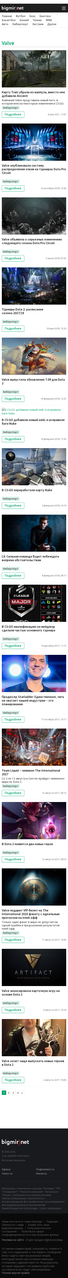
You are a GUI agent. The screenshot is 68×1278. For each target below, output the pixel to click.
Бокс (32, 16)
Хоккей (24, 20)
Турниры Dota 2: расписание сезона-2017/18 (22, 311)
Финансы (41, 1173)
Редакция (52, 1221)
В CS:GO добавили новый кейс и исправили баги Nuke (33, 422)
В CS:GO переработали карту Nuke (27, 490)
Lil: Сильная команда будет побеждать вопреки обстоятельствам (30, 558)
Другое (51, 24)
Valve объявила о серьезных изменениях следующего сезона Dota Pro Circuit (32, 241)
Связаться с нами (13, 1224)
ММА (49, 20)
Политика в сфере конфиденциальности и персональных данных (30, 1233)
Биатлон (45, 16)
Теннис (37, 20)
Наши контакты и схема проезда (22, 1221)
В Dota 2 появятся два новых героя (27, 844)
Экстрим (37, 24)
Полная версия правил (16, 1273)
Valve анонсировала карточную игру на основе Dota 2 (31, 992)
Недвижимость (45, 1169)
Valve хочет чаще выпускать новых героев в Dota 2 (33, 1063)
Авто (5, 24)
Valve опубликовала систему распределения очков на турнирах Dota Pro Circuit (34, 169)
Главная (7, 16)
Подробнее (13, 114)
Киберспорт (20, 24)
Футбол (20, 16)
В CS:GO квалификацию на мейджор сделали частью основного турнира (28, 628)
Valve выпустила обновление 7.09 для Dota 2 (33, 381)
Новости (7, 1173)
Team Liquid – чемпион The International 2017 (31, 772)
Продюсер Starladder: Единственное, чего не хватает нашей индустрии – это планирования (33, 700)
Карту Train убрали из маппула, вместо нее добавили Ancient (33, 94)
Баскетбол (9, 20)
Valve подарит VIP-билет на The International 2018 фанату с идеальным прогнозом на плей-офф (30, 914)
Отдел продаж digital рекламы (44, 1240)
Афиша (6, 1169)
